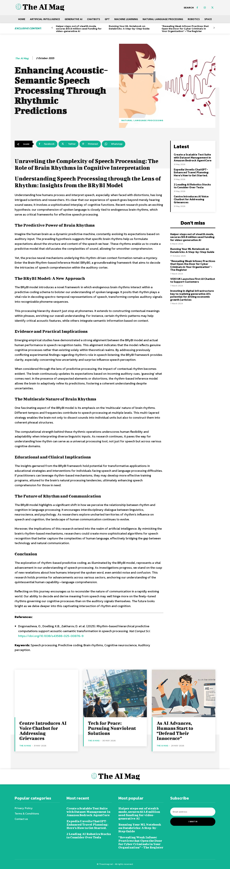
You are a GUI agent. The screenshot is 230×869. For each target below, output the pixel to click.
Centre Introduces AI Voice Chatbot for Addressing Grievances (191, 199)
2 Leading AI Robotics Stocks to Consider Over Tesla (192, 185)
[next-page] (214, 28)
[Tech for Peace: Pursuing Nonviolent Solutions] (115, 693)
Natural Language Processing (142, 120)
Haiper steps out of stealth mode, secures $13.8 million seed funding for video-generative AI (79, 28)
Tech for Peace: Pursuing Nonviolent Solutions (112, 728)
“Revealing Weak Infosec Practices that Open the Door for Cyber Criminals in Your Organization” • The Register (185, 28)
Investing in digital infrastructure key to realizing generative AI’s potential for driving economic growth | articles (192, 295)
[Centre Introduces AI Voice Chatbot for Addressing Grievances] (46, 693)
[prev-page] (52, 28)
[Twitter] (212, 8)
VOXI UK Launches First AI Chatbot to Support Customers (192, 280)
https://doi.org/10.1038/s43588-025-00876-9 (51, 636)
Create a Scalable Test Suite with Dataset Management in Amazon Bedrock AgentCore (192, 157)
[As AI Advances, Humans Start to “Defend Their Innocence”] (183, 693)
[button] (189, 7)
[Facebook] (197, 8)
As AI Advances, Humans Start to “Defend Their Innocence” (175, 730)
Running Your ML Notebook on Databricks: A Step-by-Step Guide (129, 27)
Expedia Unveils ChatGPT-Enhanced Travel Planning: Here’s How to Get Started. (191, 172)
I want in (192, 821)
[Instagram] (205, 8)
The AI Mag (22, 58)
